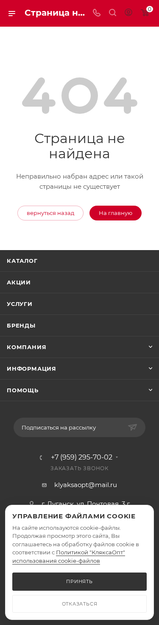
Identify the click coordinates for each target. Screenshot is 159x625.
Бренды (21, 325)
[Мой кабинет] (128, 13)
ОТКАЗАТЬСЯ (80, 604)
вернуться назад (50, 212)
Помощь (23, 390)
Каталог (22, 260)
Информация (31, 368)
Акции (19, 282)
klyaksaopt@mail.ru (85, 485)
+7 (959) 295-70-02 (81, 457)
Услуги (20, 303)
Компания (26, 347)
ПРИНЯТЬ (79, 581)
